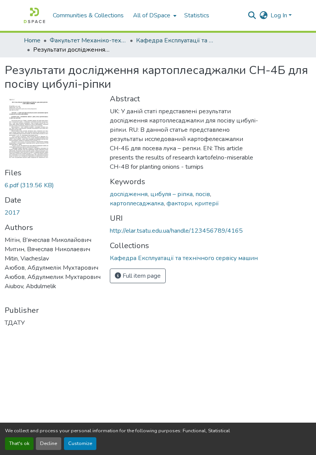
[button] (34, 15)
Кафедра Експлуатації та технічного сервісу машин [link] (174, 40)
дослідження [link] (129, 194)
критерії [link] (207, 203)
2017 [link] (12, 212)
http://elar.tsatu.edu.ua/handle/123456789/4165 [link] (176, 231)
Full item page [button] (141, 276)
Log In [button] (280, 15)
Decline (48, 443)
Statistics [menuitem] (196, 15)
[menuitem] (153, 15)
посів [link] (202, 194)
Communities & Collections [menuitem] (88, 15)
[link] (53, 185)
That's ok (19, 443)
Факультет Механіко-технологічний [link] (88, 40)
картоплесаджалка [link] (137, 203)
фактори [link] (179, 203)
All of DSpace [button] (151, 15)
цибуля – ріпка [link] (171, 194)
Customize (80, 443)
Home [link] (32, 40)
